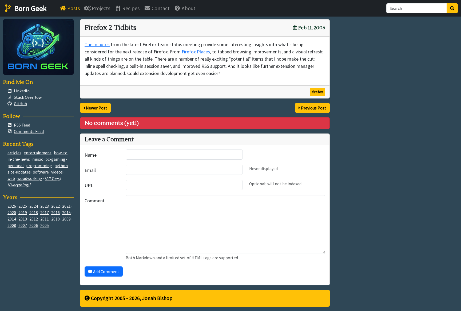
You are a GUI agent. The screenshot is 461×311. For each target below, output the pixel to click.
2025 (22, 206)
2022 (55, 206)
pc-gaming (55, 159)
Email (90, 170)
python (61, 165)
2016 (55, 212)
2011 (44, 219)
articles (14, 152)
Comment (95, 201)
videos (57, 172)
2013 (22, 219)
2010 (55, 219)
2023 (44, 206)
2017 (44, 212)
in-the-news (18, 159)
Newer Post (96, 108)
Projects (100, 8)
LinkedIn (22, 90)
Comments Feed (29, 131)
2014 (11, 219)
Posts (73, 8)
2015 (66, 212)
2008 (11, 225)
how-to (60, 152)
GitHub (20, 103)
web (11, 178)
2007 (22, 225)
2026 (11, 206)
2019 (22, 212)
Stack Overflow (28, 97)
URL (89, 185)
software (41, 172)
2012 (33, 219)
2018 (33, 212)
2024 (33, 206)
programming (39, 165)
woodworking (29, 178)
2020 (11, 212)
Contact (160, 8)
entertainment (37, 152)
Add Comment (105, 271)
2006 (33, 225)
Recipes (130, 8)
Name (91, 155)
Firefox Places (196, 52)
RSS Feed (22, 125)
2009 (66, 219)
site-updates (19, 172)
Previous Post (313, 108)
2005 (44, 225)
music (37, 159)
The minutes (97, 44)
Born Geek (30, 8)
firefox (317, 91)
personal (15, 165)
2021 (66, 206)
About (188, 8)
